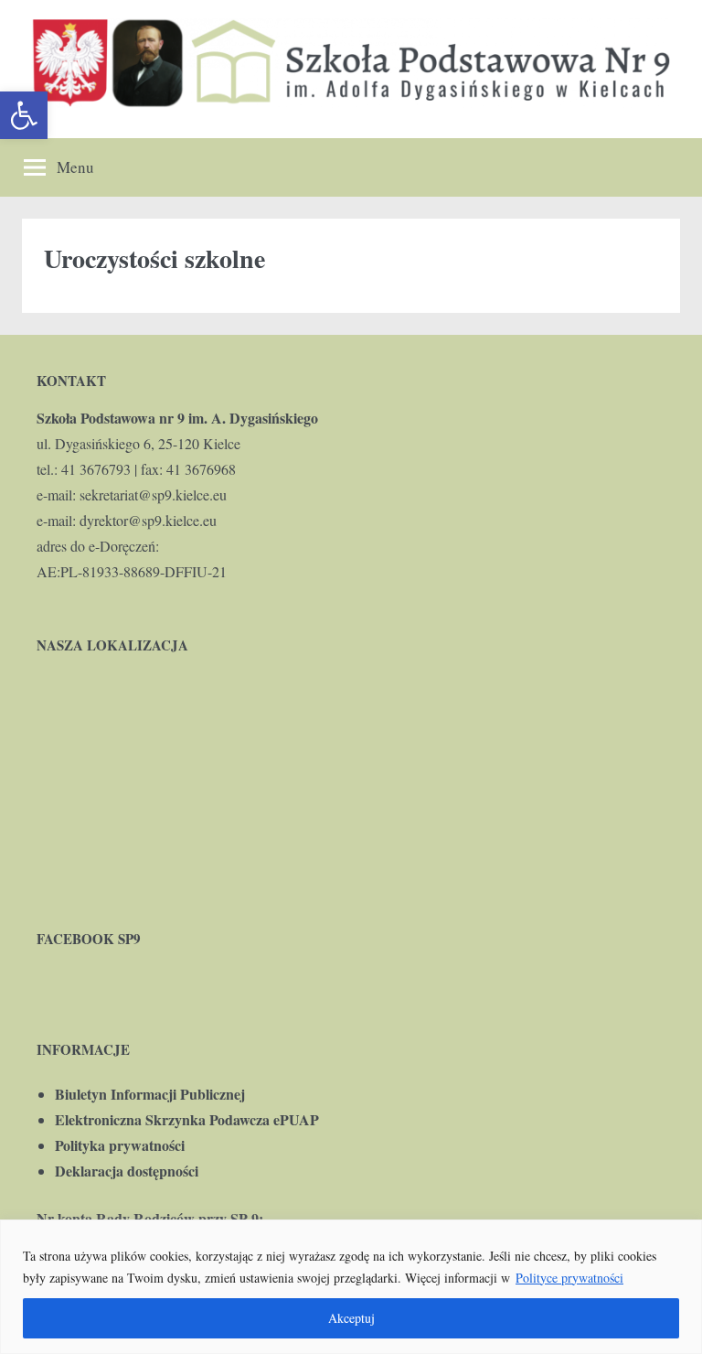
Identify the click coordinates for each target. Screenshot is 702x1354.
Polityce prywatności (569, 1277)
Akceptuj (351, 1318)
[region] (351, 1287)
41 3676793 (96, 468)
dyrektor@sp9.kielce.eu (148, 520)
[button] (24, 115)
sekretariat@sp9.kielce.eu (153, 494)
